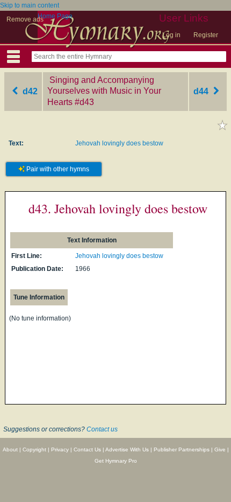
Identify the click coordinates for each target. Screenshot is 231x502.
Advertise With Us (127, 449)
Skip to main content (29, 5)
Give (220, 449)
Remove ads (25, 19)
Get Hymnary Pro (116, 461)
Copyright (34, 449)
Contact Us (87, 449)
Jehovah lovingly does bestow (119, 143)
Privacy (60, 449)
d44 (202, 91)
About (10, 449)
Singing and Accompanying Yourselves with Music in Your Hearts (104, 91)
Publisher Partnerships (182, 449)
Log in (171, 35)
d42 (29, 91)
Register (205, 35)
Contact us (102, 429)
